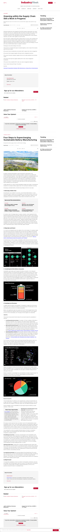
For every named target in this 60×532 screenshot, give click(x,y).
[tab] (6, 117)
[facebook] (17, 28)
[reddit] (22, 28)
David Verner (6, 145)
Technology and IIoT (7, 134)
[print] (37, 28)
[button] (4, 2)
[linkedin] (19, 28)
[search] (6, 2)
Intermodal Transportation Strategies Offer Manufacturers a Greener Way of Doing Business (21, 68)
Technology (23, 8)
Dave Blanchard (10, 78)
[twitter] (20, 28)
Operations (29, 8)
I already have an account (20, 128)
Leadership (34, 8)
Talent (19, 8)
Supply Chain (40, 8)
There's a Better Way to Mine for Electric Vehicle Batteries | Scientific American (23, 334)
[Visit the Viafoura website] (36, 121)
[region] (21, 119)
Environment (6, 13)
